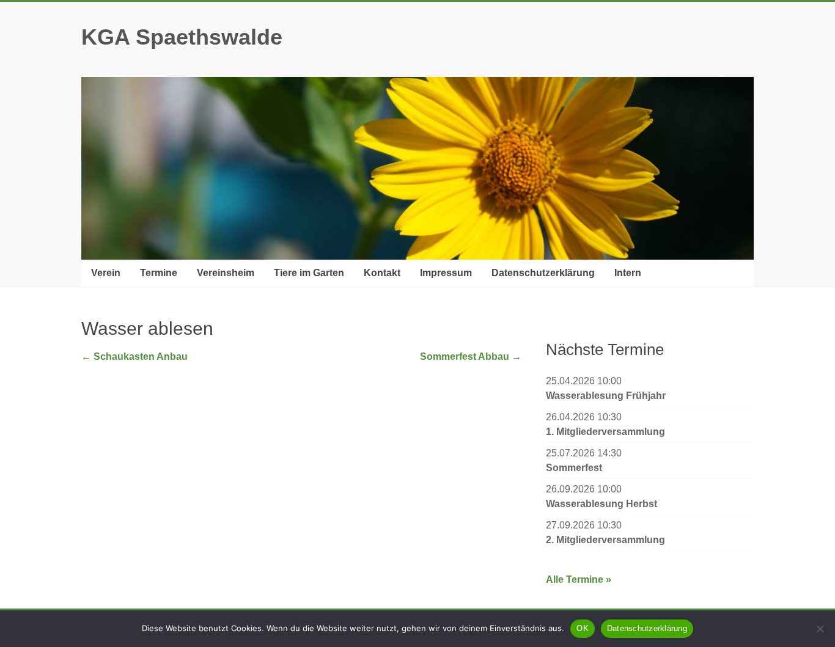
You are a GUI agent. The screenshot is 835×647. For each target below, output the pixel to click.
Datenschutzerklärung (543, 273)
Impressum (446, 273)
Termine (158, 273)
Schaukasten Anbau (134, 356)
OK (582, 628)
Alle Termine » (578, 579)
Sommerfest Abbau (470, 356)
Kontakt (382, 273)
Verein (105, 273)
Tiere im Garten (309, 273)
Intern (627, 273)
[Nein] (820, 629)
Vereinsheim (225, 273)
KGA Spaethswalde (181, 36)
